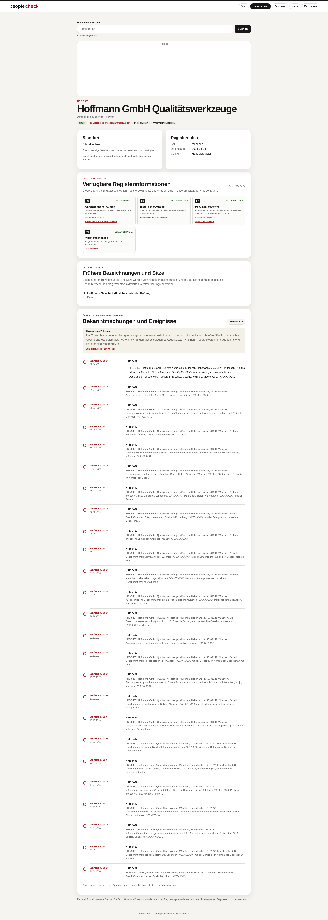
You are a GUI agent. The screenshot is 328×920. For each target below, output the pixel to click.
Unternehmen (260, 6)
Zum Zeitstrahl (91, 249)
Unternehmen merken (164, 123)
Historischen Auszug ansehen (153, 218)
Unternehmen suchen (88, 22)
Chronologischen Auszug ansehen (101, 221)
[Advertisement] (164, 70)
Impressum (144, 913)
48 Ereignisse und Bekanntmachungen (110, 123)
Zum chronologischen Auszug (100, 349)
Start (244, 6)
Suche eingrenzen (88, 35)
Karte (295, 6)
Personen (280, 6)
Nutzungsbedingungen (163, 913)
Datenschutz (182, 913)
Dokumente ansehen (204, 221)
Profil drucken (141, 123)
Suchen (243, 28)
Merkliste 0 (310, 6)
